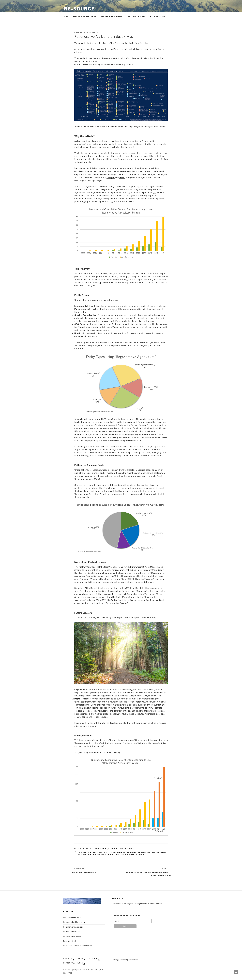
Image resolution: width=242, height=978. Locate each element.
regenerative (142, 852)
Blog (66, 16)
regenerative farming (131, 854)
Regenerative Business (111, 16)
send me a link (158, 276)
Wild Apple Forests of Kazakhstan (77, 946)
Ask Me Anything (157, 16)
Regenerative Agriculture (84, 16)
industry (124, 852)
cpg (106, 852)
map (132, 852)
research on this (123, 570)
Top (236, 972)
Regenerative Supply (72, 936)
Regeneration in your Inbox (127, 915)
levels (122, 177)
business (98, 852)
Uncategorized (69, 941)
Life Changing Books (136, 16)
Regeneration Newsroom (74, 922)
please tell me (107, 282)
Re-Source (79, 9)
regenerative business (105, 854)
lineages (111, 177)
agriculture (85, 852)
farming (113, 852)
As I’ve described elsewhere (87, 141)
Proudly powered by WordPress (125, 960)
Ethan (95, 33)
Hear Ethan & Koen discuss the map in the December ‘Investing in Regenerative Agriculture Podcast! (120, 127)
